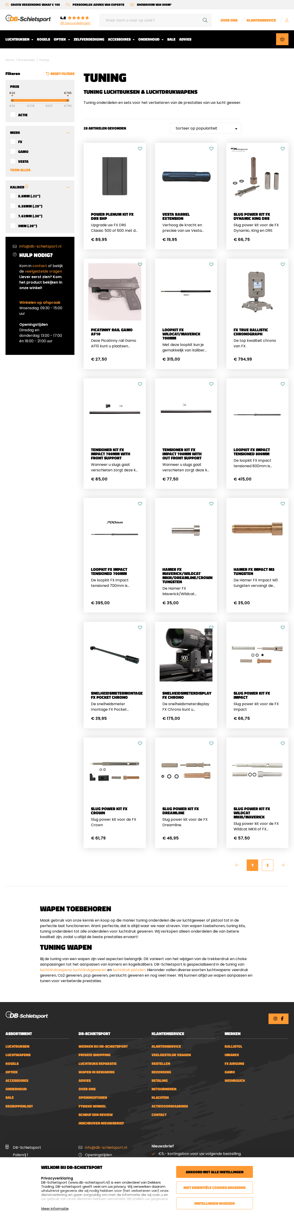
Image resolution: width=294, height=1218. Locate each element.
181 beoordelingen (75, 23)
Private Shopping (94, 1055)
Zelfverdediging (89, 39)
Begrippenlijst (19, 1106)
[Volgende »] (282, 865)
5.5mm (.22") (29, 195)
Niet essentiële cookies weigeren (215, 1187)
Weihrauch (235, 1080)
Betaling (160, 1080)
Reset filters (62, 74)
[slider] (8, 100)
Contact (159, 1115)
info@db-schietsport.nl (40, 246)
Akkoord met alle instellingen (214, 1172)
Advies (185, 39)
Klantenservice (261, 20)
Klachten (160, 1097)
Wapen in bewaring (97, 1072)
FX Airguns (234, 1063)
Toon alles (20, 170)
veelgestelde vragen (43, 271)
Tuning (44, 60)
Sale (171, 39)
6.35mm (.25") (30, 205)
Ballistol (233, 1046)
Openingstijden (93, 1097)
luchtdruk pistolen (129, 969)
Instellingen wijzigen (214, 1203)
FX (20, 141)
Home (10, 60)
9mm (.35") (27, 225)
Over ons (228, 20)
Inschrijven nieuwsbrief (101, 1123)
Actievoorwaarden (170, 1106)
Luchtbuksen (18, 39)
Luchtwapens (18, 1055)
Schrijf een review (96, 1115)
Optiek (60, 39)
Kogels (43, 39)
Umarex (232, 1055)
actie (23, 114)
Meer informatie (55, 1208)
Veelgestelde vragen (171, 1055)
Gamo (23, 151)
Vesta (23, 161)
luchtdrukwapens (55, 969)
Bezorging (161, 1072)
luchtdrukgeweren (89, 969)
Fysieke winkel (92, 1106)
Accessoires (119, 39)
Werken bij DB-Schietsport (103, 1046)
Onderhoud (149, 39)
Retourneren (164, 1089)
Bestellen (161, 1063)
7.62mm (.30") (30, 215)
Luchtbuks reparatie (98, 1063)
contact (39, 265)
